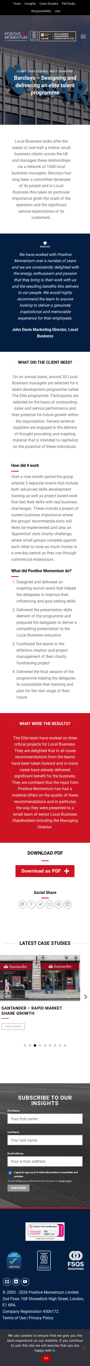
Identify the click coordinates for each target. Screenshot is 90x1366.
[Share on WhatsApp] (22, 904)
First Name (14, 1110)
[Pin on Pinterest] (58, 904)
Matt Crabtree (61, 71)
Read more (20, 1043)
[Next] (85, 997)
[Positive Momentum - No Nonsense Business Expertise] (40, 36)
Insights (30, 3)
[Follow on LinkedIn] (16, 1282)
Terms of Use (14, 1318)
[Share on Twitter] (40, 904)
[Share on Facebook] (31, 904)
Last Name (13, 1132)
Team (17, 3)
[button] (83, 36)
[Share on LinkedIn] (68, 904)
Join (57, 11)
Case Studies (49, 3)
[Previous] (5, 997)
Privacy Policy (65, 1180)
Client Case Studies (32, 71)
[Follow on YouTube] (25, 1282)
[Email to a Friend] (50, 904)
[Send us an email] (7, 1282)
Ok (46, 1358)
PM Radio (68, 3)
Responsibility (41, 11)
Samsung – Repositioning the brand (42, 1028)
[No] (83, 1349)
